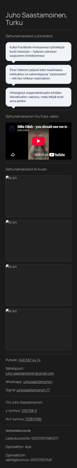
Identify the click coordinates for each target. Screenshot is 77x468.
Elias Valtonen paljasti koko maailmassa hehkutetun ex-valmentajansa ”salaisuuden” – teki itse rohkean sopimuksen (38, 74)
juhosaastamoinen (37, 381)
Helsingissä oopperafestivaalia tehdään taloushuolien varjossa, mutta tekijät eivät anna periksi (36, 97)
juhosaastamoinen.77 (33, 389)
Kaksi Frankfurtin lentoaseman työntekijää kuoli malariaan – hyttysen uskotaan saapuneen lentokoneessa (37, 51)
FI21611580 (33, 418)
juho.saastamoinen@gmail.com (30, 373)
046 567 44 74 (30, 360)
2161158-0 (29, 410)
